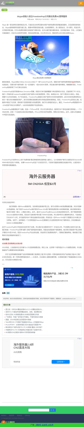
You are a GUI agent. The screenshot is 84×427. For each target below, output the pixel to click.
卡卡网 (10, 4)
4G (8, 293)
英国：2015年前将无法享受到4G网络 (18, 319)
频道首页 (3, 415)
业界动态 (27, 415)
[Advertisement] (42, 385)
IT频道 (4, 10)
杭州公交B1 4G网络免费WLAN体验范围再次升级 (22, 314)
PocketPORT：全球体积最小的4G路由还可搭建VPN (23, 325)
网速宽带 (11, 415)
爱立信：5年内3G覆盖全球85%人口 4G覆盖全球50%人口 (25, 309)
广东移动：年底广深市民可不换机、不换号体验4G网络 (24, 317)
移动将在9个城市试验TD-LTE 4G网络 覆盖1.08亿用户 (24, 327)
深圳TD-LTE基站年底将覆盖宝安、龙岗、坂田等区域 (24, 312)
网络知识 (19, 415)
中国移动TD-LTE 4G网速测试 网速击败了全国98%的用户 (25, 330)
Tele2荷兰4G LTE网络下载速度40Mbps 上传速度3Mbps (25, 322)
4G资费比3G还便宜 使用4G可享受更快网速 (20, 332)
